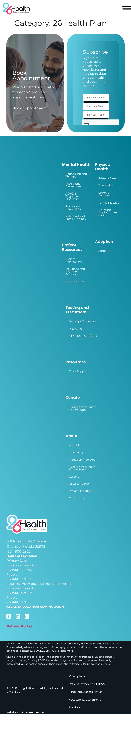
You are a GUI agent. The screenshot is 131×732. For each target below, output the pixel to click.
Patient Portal (19, 626)
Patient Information (74, 260)
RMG (18, 691)
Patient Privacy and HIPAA (87, 684)
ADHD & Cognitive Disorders (72, 196)
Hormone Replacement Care (107, 212)
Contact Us (76, 498)
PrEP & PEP (76, 328)
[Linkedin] (18, 616)
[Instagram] (27, 616)
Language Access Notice (86, 691)
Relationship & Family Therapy (76, 217)
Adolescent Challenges (73, 208)
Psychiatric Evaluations (73, 185)
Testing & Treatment (83, 321)
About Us (75, 445)
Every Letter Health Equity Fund (82, 408)
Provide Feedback (81, 491)
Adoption (104, 250)
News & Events (79, 483)
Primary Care (107, 178)
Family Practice (108, 202)
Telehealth (105, 185)
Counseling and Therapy (76, 175)
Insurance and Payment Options (75, 271)
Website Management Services (25, 712)
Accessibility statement (85, 699)
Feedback (76, 707)
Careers (74, 476)
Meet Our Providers (82, 459)
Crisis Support (75, 281)
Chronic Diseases (104, 194)
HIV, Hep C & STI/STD (83, 336)
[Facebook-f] (8, 616)
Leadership (76, 452)
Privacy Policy (78, 676)
